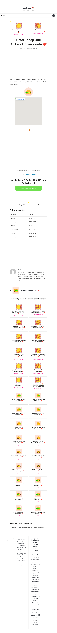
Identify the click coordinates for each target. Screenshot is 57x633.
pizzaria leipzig (35, 604)
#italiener (16, 34)
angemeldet (18, 527)
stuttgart (33, 615)
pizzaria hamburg (35, 599)
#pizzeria (21, 34)
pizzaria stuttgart (35, 609)
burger (35, 542)
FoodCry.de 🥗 (28, 7)
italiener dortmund (35, 562)
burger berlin (35, 544)
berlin (33, 540)
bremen (37, 540)
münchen (35, 582)
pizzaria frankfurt (35, 596)
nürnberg (35, 585)
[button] (3, 15)
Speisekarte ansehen (28, 188)
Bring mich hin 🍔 (23, 130)
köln (33, 579)
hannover (35, 552)
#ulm (38, 402)
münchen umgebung (35, 583)
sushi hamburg (35, 620)
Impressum (7, 540)
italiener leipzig (35, 572)
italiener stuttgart (35, 577)
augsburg (35, 538)
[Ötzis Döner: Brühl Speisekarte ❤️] (16, 290)
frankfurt (35, 548)
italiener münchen (35, 574)
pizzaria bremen (35, 593)
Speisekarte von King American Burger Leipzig (21, 543)
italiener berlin (35, 559)
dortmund (35, 546)
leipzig (37, 579)
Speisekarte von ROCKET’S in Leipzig (21, 549)
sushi (38, 615)
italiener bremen (35, 561)
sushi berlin (35, 617)
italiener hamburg (35, 567)
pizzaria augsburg (35, 589)
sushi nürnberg (35, 626)
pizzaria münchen (35, 607)
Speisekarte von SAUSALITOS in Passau (21, 554)
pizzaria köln (35, 602)
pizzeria (35, 612)
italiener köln (35, 570)
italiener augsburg (35, 557)
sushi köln (35, 622)
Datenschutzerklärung (8, 538)
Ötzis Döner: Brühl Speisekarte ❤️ (30, 290)
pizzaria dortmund (35, 594)
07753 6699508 (31, 175)
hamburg (35, 550)
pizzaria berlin (35, 591)
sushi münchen (35, 624)
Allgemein (34, 48)
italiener (35, 554)
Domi (19, 269)
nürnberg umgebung (35, 587)
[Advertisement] (28, 61)
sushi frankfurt (35, 618)
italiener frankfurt (35, 564)
